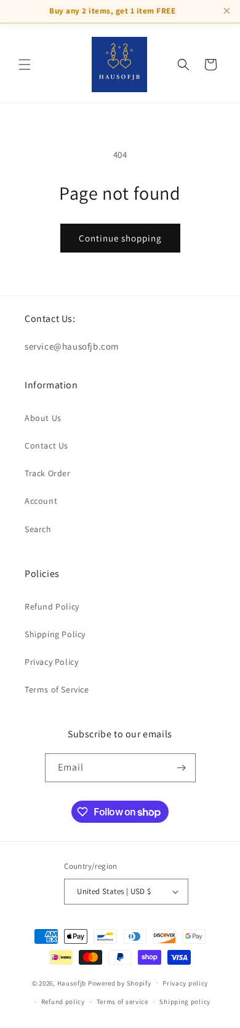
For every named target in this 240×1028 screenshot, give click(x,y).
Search (38, 529)
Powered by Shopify (119, 982)
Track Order (48, 473)
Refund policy (63, 1001)
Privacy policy (185, 983)
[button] (24, 64)
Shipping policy (184, 1001)
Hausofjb (72, 982)
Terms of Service (57, 689)
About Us (43, 417)
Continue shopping (120, 238)
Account (41, 500)
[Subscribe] (181, 767)
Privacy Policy (51, 661)
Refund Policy (52, 606)
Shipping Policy (55, 634)
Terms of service (122, 1001)
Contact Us (46, 445)
